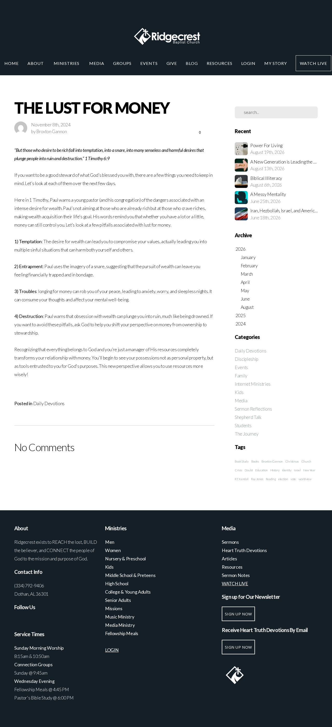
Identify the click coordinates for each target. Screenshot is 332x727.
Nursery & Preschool (125, 558)
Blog (192, 63)
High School (117, 583)
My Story (275, 63)
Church (306, 461)
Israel (297, 470)
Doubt (249, 470)
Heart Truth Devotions (244, 550)
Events (149, 63)
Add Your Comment (114, 468)
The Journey (246, 434)
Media (96, 63)
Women (113, 550)
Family (241, 375)
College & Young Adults (128, 592)
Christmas (292, 461)
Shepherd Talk (248, 417)
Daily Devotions (49, 403)
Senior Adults (118, 600)
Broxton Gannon (272, 461)
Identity (286, 470)
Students (243, 425)
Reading (271, 479)
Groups (122, 63)
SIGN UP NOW (238, 613)
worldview (305, 479)
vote (293, 479)
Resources (219, 63)
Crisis (238, 470)
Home (11, 63)
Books (255, 461)
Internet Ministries (253, 384)
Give (172, 63)
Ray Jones (257, 479)
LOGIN (248, 63)
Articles (229, 558)
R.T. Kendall (241, 479)
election (283, 479)
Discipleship (246, 359)
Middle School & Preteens (130, 575)
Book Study (242, 461)
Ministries (67, 63)
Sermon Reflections (253, 409)
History (275, 470)
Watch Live (313, 63)
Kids (239, 392)
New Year (309, 470)
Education (261, 470)
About (36, 63)
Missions (113, 608)
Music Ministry (120, 617)
